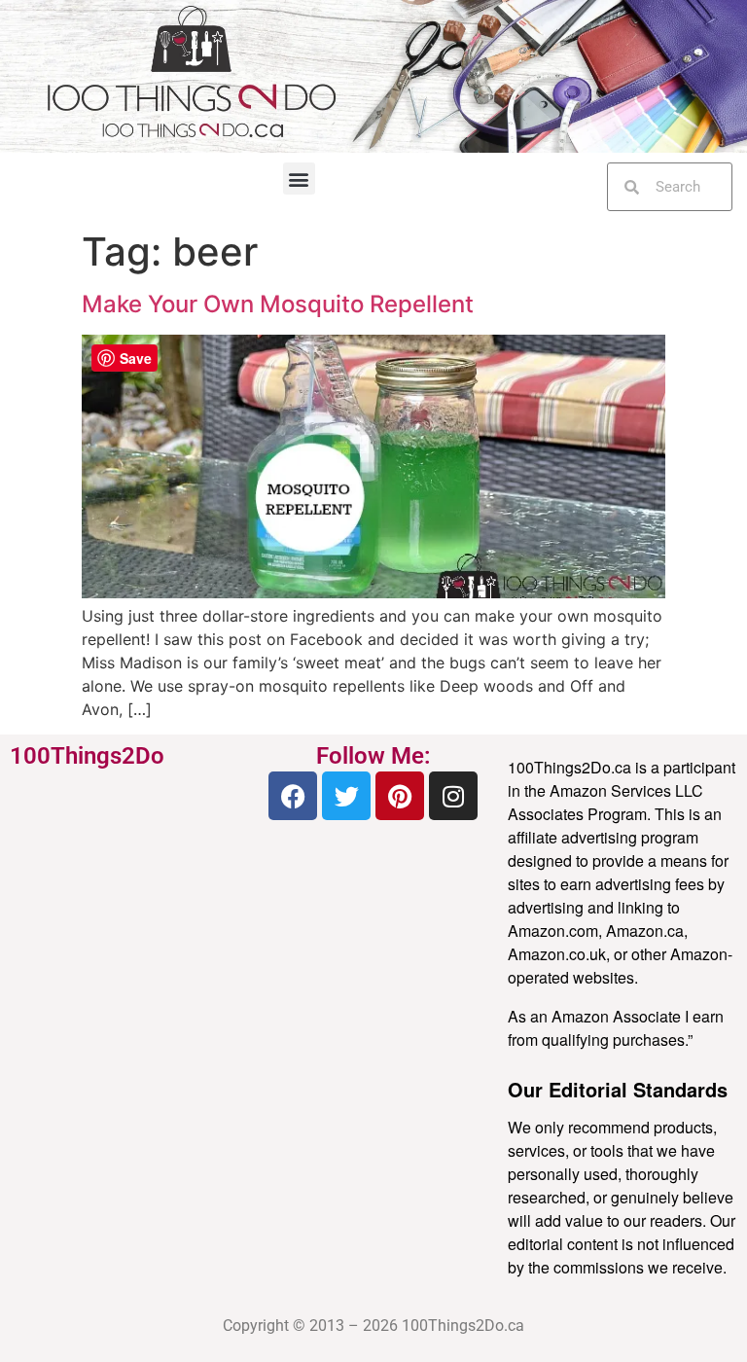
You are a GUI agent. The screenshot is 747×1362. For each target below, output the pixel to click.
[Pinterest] (399, 795)
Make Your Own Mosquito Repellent (278, 304)
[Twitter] (346, 795)
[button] (299, 178)
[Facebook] (292, 795)
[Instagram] (453, 795)
